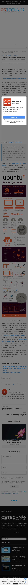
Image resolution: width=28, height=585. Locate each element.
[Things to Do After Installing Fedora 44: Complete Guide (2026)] (5, 559)
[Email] (15, 533)
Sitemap (23, 577)
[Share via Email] (21, 64)
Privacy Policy (16, 577)
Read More (22, 583)
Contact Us (14, 3)
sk (6, 59)
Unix (24, 1)
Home (3, 1)
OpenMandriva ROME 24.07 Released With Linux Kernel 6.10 (14, 441)
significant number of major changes (14, 335)
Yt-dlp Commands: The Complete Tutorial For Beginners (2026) (18, 549)
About (19, 3)
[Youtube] (13, 533)
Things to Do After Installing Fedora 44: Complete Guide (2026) (19, 558)
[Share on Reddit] (17, 64)
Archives (3, 537)
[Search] (26, 48)
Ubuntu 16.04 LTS (6, 378)
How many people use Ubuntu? (12, 372)
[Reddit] (17, 533)
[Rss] (19, 533)
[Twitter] (10, 533)
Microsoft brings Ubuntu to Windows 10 (14, 78)
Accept (15, 583)
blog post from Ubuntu (15, 142)
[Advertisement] (14, 29)
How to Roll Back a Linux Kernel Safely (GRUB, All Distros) (18, 567)
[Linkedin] (11, 533)
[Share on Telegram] (20, 384)
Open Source (8, 1)
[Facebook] (9, 533)
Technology (15, 1)
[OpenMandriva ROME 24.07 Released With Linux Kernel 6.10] (14, 432)
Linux (20, 1)
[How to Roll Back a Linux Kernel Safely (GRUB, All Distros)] (5, 568)
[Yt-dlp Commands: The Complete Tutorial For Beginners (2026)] (5, 550)
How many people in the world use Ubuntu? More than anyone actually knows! (15, 368)
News (17, 51)
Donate (9, 3)
